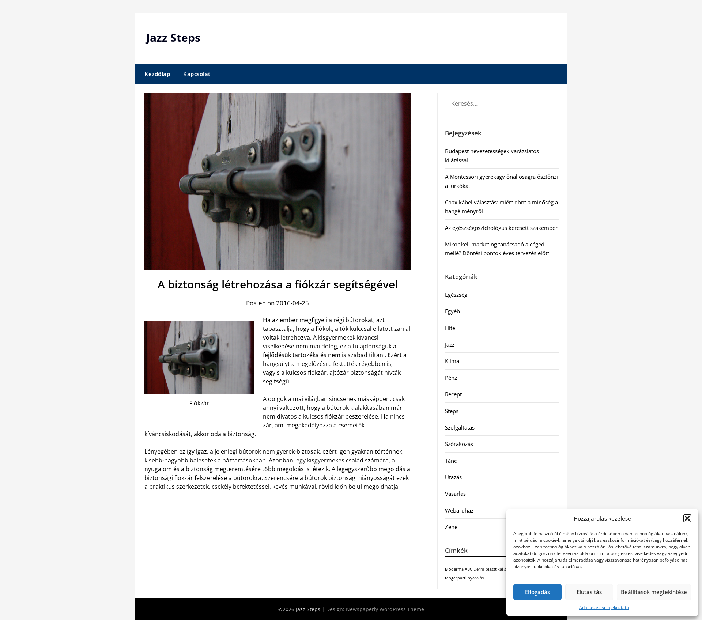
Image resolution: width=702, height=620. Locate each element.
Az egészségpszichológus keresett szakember (501, 227)
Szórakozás (459, 443)
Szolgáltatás (460, 427)
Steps (451, 411)
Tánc (451, 460)
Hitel (451, 328)
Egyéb (452, 311)
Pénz (451, 377)
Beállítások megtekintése (654, 592)
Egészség (456, 294)
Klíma (452, 360)
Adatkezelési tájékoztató (604, 607)
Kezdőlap (157, 74)
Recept (453, 394)
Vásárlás (455, 493)
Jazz (449, 344)
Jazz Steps (173, 37)
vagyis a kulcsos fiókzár (295, 372)
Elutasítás (589, 592)
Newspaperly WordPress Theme (385, 609)
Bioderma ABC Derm (464, 569)
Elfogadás (537, 592)
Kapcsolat (197, 74)
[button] (687, 518)
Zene (451, 526)
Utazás (453, 477)
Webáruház (459, 510)
